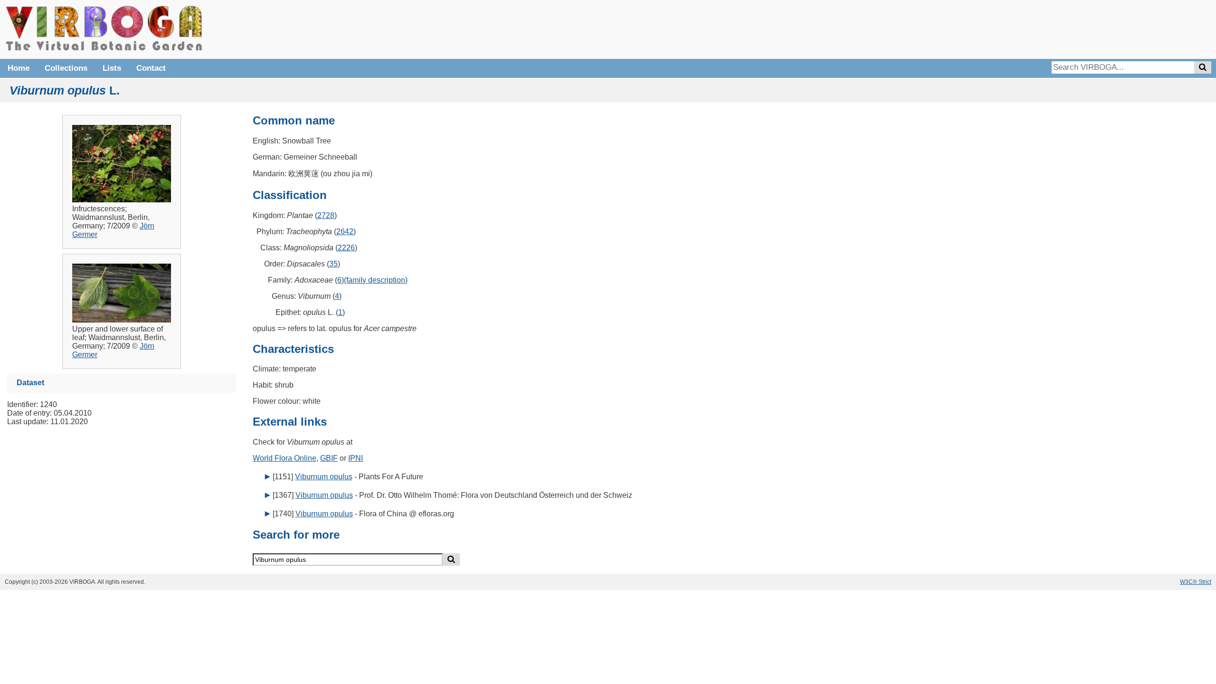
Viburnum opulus (323, 477)
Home (18, 68)
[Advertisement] (1069, 28)
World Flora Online (284, 458)
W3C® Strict (1195, 582)
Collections (66, 68)
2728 (325, 215)
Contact (151, 68)
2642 (344, 232)
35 (333, 264)
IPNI (355, 458)
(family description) (376, 280)
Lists (112, 68)
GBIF (329, 458)
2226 (346, 248)
